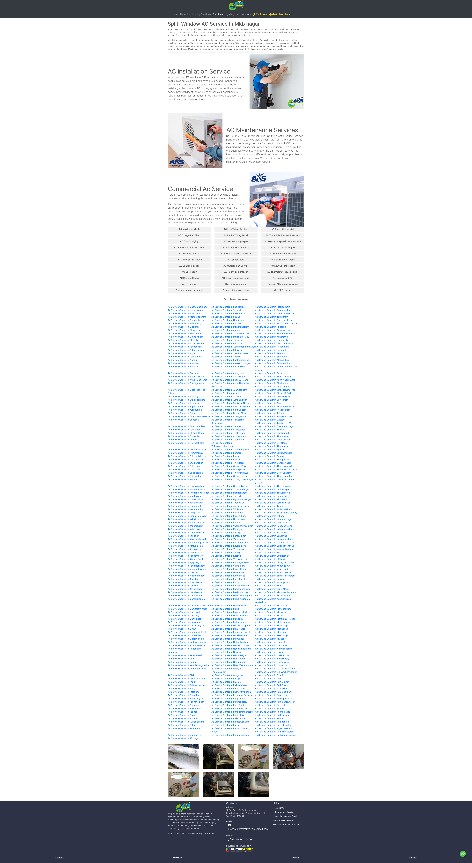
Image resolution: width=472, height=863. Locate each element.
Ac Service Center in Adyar (182, 353)
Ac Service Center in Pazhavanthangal (231, 692)
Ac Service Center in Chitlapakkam (186, 433)
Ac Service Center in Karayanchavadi (187, 539)
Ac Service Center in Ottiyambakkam (187, 678)
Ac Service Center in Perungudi (184, 705)
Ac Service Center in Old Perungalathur (275, 668)
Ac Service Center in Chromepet (184, 330)
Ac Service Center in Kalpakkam (184, 519)
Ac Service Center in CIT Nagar (271, 443)
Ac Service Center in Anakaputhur (272, 330)
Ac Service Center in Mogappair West (230, 632)
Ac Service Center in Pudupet (183, 718)
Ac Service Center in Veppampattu (186, 555)
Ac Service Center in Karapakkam (228, 536)
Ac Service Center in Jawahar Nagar (230, 506)
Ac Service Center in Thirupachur (272, 459)
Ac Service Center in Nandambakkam (230, 645)
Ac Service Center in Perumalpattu (229, 702)
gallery (231, 14)
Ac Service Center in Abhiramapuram (274, 343)
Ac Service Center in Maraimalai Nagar (275, 619)
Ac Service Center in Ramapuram (185, 735)
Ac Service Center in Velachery (184, 313)
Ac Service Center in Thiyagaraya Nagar (232, 479)
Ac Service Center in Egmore (226, 453)
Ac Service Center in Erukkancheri (185, 463)
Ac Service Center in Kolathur (183, 572)
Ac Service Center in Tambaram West (274, 423)
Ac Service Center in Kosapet (270, 579)
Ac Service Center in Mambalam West (187, 609)
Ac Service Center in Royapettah (185, 346)
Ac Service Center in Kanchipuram (185, 526)
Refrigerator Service (284, 812)
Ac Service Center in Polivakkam (184, 708)
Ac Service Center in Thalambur (184, 436)
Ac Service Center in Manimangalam (230, 326)
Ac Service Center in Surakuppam (228, 409)
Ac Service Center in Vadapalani (271, 522)
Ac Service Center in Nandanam (271, 645)
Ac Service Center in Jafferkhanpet (186, 502)
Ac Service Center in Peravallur (271, 695)
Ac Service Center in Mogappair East (187, 632)
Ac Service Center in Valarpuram (184, 529)
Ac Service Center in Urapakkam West (187, 516)
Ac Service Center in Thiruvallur (184, 469)
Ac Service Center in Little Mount (185, 592)
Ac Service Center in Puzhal (225, 725)
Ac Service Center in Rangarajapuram (230, 735)
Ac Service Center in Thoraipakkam (186, 486)
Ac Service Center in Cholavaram (228, 436)
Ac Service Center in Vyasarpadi (271, 569)
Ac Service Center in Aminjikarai (227, 373)
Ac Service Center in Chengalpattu (229, 416)
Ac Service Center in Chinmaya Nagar (274, 426)
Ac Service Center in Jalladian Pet (272, 502)
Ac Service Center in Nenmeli (183, 662)
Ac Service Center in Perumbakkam (273, 310)
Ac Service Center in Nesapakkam (272, 662)
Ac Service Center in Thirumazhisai (186, 453)
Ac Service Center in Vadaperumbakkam (232, 526)
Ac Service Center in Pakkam (226, 682)
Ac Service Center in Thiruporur (227, 463)
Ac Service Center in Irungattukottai (273, 496)
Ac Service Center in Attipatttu (183, 403)
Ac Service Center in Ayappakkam (272, 409)
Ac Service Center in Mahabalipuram (187, 599)
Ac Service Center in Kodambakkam (186, 565)
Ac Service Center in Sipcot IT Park (273, 393)
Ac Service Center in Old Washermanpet (276, 672)
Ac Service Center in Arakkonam (272, 386)
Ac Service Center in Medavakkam (185, 310)
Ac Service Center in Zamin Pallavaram (275, 575)
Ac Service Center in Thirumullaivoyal (187, 456)
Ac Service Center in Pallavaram (184, 333)
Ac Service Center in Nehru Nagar (229, 655)
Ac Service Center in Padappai (270, 326)
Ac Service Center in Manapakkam (273, 609)
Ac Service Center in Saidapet (270, 350)
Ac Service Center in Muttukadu (227, 638)
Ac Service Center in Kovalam (183, 585)
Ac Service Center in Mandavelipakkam (231, 612)
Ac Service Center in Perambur (184, 695)
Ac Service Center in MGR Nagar (272, 625)
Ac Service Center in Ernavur (226, 459)
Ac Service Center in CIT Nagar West (187, 449)
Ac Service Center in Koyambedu (185, 589)
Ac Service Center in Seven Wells (228, 366)
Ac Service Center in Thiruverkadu (185, 476)
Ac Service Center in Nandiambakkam (231, 648)
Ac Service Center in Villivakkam (228, 565)
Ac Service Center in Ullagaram (184, 512)
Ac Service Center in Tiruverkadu (272, 499)
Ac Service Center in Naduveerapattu (187, 642)
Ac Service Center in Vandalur (183, 536)
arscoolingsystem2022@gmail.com (248, 828)
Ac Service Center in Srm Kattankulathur (276, 323)
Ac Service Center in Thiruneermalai (230, 333)
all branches (244, 14)
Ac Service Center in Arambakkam (229, 390)
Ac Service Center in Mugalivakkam (186, 638)
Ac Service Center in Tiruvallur (227, 496)
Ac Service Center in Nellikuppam (272, 655)
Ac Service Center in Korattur (183, 579)
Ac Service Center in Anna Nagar (228, 376)
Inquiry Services (201, 14)
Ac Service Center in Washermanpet (186, 575)
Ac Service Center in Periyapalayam (273, 698)
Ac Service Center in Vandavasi (271, 536)
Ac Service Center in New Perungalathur (189, 665)
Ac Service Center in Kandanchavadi (274, 526)
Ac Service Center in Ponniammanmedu (232, 711)
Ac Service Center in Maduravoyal (272, 595)
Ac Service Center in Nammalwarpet (187, 645)
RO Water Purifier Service (287, 824)
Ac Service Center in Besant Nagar (229, 413)
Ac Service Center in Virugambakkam (187, 569)
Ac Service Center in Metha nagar (185, 336)
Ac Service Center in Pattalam (183, 692)
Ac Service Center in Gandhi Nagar (273, 463)
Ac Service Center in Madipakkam (272, 307)
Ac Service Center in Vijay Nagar (184, 562)
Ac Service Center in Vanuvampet (228, 539)
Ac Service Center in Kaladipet (227, 512)
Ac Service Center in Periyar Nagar (186, 702)
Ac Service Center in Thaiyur (270, 429)
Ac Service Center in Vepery (225, 552)
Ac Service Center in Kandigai (226, 529)
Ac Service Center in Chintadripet (228, 429)
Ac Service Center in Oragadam (227, 675)
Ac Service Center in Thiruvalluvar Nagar (276, 469)
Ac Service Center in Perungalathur (186, 320)
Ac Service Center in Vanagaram (228, 532)
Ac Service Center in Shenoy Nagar (229, 380)
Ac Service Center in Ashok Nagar (229, 399)
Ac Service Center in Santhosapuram (230, 360)
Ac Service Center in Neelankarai (185, 655)
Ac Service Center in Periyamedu (228, 698)
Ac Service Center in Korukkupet (228, 579)
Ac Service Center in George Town (229, 466)
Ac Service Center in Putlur (182, 725)
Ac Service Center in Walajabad (227, 572)
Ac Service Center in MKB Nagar (228, 628)
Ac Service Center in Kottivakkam (185, 582)
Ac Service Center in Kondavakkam (273, 572)
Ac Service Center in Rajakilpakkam (273, 728)
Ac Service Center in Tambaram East (274, 416)
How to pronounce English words (288, 830)
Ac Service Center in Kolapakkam (228, 569)
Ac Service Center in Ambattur (183, 366)
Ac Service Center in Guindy (182, 479)
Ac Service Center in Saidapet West (229, 353)
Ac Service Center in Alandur (183, 360)
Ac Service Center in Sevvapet (183, 373)
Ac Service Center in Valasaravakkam (274, 529)
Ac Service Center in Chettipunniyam (187, 426)
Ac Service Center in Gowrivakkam (273, 473)
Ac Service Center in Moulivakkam (229, 635)
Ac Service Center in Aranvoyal (184, 396)
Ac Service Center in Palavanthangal (187, 685)
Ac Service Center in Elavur (225, 456)
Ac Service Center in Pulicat (269, 718)
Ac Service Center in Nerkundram (228, 662)
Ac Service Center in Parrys (182, 688)
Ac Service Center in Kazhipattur (185, 549)
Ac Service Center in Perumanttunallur (275, 702)
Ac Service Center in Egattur (270, 449)
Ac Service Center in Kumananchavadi (231, 589)
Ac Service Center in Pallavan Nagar (230, 685)
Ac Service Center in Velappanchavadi (275, 546)
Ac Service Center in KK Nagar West (230, 562)
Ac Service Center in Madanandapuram (275, 592)
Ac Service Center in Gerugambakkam (275, 313)
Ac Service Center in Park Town (271, 685)
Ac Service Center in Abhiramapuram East (233, 346)
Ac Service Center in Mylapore (271, 638)
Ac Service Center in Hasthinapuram (186, 489)
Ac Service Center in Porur (181, 715)
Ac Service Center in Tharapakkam (186, 443)
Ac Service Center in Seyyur (269, 373)
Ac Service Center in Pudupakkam (272, 715)
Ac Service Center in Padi (268, 678)
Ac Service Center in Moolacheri (271, 632)
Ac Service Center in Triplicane (227, 509)
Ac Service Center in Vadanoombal (186, 522)
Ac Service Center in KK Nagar (271, 559)
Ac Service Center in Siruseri (226, 396)
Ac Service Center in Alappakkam (272, 360)
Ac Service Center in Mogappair (271, 628)
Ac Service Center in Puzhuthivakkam (274, 725)
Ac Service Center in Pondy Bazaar (229, 708)
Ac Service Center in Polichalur (271, 705)
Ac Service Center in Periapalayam (185, 698)
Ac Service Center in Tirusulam (227, 340)
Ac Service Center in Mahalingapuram (231, 599)
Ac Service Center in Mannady (183, 615)
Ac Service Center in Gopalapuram (185, 473)
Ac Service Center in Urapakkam (228, 320)
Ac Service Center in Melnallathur (228, 622)
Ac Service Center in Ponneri (183, 711)
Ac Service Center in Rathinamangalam (275, 735)
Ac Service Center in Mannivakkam (229, 615)
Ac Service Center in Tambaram (271, 317)
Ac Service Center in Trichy (269, 506)
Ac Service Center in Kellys (269, 552)
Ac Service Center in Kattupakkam (185, 546)
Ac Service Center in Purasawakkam (230, 721)
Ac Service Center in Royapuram (272, 346)
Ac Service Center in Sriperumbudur (186, 406)
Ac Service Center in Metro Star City (230, 336)
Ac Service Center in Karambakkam (186, 532)
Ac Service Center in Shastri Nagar (273, 376)
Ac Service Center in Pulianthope (228, 718)
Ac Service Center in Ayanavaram (185, 409)
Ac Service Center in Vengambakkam (274, 549)
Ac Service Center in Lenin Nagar (272, 589)
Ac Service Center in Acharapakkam (186, 350)
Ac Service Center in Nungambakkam (187, 668)
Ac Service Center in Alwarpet (183, 363)
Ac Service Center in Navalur (226, 652)
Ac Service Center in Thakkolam (228, 433)
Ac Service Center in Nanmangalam (273, 648)
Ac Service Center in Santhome (271, 356)
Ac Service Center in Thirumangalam (230, 449)
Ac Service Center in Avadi (268, 403)
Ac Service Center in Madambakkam (230, 592)
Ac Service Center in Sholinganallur (186, 383)
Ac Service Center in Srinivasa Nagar (230, 403)
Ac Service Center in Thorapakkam (273, 486)
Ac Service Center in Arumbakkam (273, 396)
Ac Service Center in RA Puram (184, 728)
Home (175, 14)
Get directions (281, 14)
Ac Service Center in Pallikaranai (228, 313)
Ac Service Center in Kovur (269, 585)
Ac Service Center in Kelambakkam (186, 552)
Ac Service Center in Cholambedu (272, 433)
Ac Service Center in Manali (225, 609)
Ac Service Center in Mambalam (271, 605)
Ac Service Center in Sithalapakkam (186, 399)
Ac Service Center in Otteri (269, 675)
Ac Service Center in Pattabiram (271, 688)
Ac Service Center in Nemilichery (272, 658)
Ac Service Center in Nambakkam (272, 642)
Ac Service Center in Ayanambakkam (230, 406)
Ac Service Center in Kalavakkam (228, 516)
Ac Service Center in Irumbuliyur (184, 496)
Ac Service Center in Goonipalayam (229, 469)
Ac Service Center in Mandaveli (184, 612)
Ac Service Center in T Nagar (270, 413)
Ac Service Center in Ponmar (270, 708)
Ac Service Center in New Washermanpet (232, 665)
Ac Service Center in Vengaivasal (228, 549)
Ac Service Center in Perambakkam (273, 692)
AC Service (280, 808)
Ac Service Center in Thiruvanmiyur (229, 473)
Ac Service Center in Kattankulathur (230, 542)
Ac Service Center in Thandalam (271, 436)
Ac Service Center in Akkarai (226, 356)
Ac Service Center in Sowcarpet (271, 399)
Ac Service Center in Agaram (270, 353)
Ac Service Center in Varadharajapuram (188, 542)
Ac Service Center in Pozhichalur (228, 715)
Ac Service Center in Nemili (182, 658)
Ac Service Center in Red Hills (226, 343)
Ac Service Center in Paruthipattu (228, 688)
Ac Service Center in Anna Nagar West (275, 380)
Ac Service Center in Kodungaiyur (272, 565)
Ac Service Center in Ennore (269, 456)
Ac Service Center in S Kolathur (227, 350)
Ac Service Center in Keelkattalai (228, 307)
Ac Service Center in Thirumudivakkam (275, 333)
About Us (185, 14)
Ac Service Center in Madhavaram (185, 595)
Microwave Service (284, 820)
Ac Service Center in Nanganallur (272, 340)
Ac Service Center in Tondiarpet (184, 506)
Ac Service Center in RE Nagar (183, 738)
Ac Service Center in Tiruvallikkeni (272, 492)
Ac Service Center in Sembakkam (228, 310)
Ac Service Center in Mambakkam (229, 605)
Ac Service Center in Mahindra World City (189, 605)
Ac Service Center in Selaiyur (226, 317)
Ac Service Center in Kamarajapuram (187, 317)
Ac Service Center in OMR (181, 675)
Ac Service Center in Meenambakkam (187, 307)
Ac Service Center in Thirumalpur (272, 446)
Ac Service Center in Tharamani (227, 439)
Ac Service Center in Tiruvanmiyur (185, 499)
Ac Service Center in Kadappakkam (273, 509)
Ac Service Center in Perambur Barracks (232, 695)
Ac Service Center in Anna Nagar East (187, 380)
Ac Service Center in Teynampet (184, 429)
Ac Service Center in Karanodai (271, 532)
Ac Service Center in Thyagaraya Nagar (188, 492)
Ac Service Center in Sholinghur (271, 383)
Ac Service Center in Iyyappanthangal (231, 499)
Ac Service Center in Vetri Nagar (272, 555)
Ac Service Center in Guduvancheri (229, 476)
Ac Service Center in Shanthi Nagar (186, 376)
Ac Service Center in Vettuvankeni (229, 559)
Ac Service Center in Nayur (269, 652)
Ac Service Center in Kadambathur (186, 509)
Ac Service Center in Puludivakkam (186, 721)
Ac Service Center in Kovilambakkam (230, 585)
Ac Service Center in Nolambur (271, 665)
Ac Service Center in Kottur (225, 582)
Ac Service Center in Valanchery (184, 323)
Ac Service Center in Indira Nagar (272, 489)
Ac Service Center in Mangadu (271, 612)
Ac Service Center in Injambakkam (229, 492)
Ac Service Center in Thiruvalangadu (274, 466)
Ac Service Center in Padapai (226, 678)
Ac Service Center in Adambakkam (186, 343)
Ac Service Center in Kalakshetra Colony (276, 512)
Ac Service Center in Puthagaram (272, 721)
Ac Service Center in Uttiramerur (228, 519)
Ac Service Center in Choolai (182, 439)
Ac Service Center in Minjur (182, 628)
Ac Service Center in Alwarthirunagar (230, 363)
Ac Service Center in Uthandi (270, 516)
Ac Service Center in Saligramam (185, 356)
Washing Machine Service (287, 816)
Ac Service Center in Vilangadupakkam (275, 562)
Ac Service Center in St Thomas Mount (275, 406)
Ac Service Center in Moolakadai (184, 635)
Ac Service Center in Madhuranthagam (231, 595)
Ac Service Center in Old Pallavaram (186, 340)
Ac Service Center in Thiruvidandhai (273, 476)
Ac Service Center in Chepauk (183, 419)
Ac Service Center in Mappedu (227, 619)
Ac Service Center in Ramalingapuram (274, 731)
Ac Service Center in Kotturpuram (272, 582)
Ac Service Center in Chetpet (270, 419)
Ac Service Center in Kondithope (228, 575)
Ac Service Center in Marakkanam (185, 622)
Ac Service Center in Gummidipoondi (230, 486)
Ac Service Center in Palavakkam (272, 682)
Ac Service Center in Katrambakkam (274, 539)
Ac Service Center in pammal (226, 330)
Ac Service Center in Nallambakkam (230, 642)
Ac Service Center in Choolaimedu (272, 439)
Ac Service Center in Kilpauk (226, 555)
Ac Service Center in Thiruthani (184, 466)
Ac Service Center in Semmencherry (274, 363)
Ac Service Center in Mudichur (183, 326)
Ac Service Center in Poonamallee (272, 711)
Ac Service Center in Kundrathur (271, 336)
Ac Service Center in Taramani (227, 426)
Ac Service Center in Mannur (270, 615)
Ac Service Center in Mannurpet (184, 619)
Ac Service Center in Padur (182, 682)
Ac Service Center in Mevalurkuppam (230, 625)
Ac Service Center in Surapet (183, 413)
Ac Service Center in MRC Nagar (272, 635)
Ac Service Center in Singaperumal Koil (275, 390)
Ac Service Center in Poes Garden (228, 705)
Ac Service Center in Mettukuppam (273, 622)
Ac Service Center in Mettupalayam (186, 625)
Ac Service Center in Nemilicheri (228, 658)
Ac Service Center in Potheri (226, 323)
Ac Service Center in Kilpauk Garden (186, 559)
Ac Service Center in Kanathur (227, 522)
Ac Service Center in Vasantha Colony (275, 542)
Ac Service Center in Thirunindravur (186, 459)
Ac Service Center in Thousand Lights (231, 489)
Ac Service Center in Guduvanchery (273, 320)
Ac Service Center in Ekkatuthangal (273, 453)
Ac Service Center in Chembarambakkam (189, 416)
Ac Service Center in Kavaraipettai (229, 546)
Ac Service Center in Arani (225, 393)
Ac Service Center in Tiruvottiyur (228, 502)
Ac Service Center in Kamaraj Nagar (273, 519)
